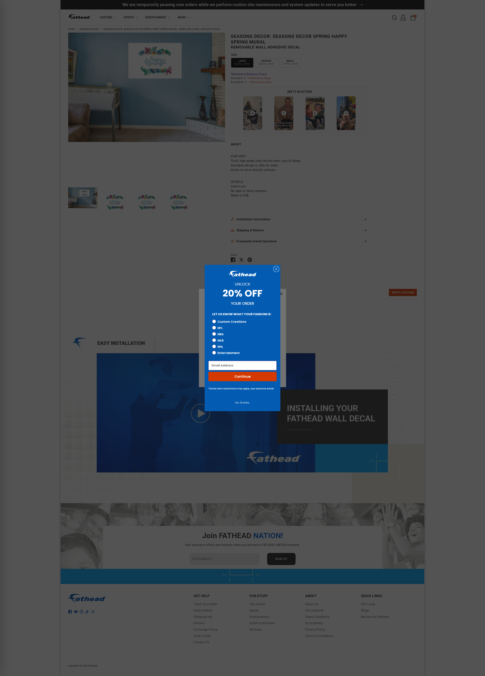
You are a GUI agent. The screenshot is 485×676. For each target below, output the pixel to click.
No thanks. (242, 403)
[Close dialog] (276, 269)
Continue (242, 376)
